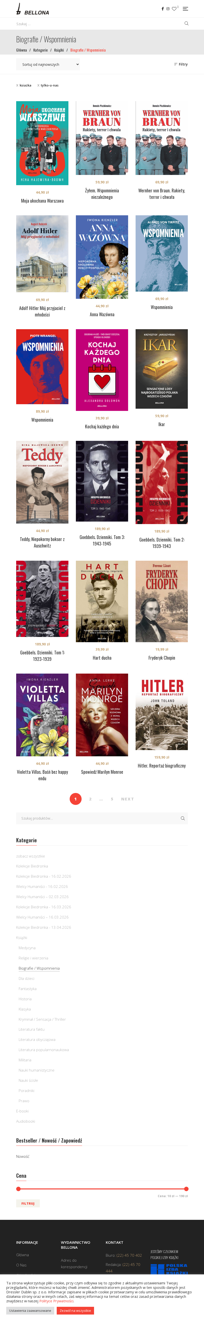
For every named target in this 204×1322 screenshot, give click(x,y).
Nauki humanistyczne (36, 1070)
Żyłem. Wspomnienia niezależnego (102, 193)
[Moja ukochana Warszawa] (42, 143)
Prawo (24, 1100)
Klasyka (25, 1009)
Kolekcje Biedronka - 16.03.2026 (43, 906)
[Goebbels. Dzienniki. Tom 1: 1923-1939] (42, 599)
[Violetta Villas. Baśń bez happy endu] (42, 715)
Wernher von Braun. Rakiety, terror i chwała (161, 193)
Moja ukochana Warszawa (42, 200)
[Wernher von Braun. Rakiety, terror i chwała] (162, 138)
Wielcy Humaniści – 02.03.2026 (42, 896)
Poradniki (26, 1090)
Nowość (22, 1156)
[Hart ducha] (102, 601)
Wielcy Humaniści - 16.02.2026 (42, 886)
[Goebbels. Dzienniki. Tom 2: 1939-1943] (162, 482)
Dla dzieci (26, 978)
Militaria (25, 1059)
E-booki (22, 1110)
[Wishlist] (174, 8)
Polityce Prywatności (56, 1300)
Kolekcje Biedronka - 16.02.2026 (43, 876)
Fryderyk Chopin (162, 657)
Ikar (161, 424)
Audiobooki (25, 1121)
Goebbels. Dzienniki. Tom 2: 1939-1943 (161, 542)
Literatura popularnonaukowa (44, 1049)
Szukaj (183, 818)
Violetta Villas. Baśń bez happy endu (42, 775)
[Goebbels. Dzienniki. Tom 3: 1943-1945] (102, 481)
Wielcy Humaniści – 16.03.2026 (42, 917)
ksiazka (25, 85)
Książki (21, 937)
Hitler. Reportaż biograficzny (162, 765)
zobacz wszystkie (30, 856)
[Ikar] (162, 369)
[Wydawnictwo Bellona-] (32, 8)
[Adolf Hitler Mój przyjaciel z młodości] (42, 254)
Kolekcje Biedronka (32, 865)
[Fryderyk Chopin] (162, 601)
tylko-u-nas (49, 85)
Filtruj (28, 1203)
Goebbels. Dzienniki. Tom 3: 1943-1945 (102, 540)
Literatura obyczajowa (37, 1039)
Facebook (163, 8)
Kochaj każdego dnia (102, 426)
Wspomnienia (162, 307)
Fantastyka (28, 988)
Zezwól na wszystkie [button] (75, 1310)
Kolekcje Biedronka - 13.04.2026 (43, 927)
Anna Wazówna (102, 314)
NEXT (127, 799)
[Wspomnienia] (162, 253)
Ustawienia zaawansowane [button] (30, 1310)
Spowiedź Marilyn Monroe (102, 772)
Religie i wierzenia (33, 957)
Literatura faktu (32, 1029)
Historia (25, 998)
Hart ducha (102, 657)
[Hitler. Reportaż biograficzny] (162, 712)
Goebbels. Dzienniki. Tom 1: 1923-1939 (42, 655)
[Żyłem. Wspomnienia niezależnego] (102, 138)
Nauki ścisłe (28, 1080)
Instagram (167, 8)
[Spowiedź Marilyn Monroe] (102, 715)
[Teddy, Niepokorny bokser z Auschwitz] (42, 482)
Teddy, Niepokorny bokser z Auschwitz (42, 542)
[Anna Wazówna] (102, 257)
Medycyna (27, 947)
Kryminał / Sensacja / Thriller (42, 1019)
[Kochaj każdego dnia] (102, 370)
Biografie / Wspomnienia (39, 968)
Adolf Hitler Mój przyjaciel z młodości (42, 311)
